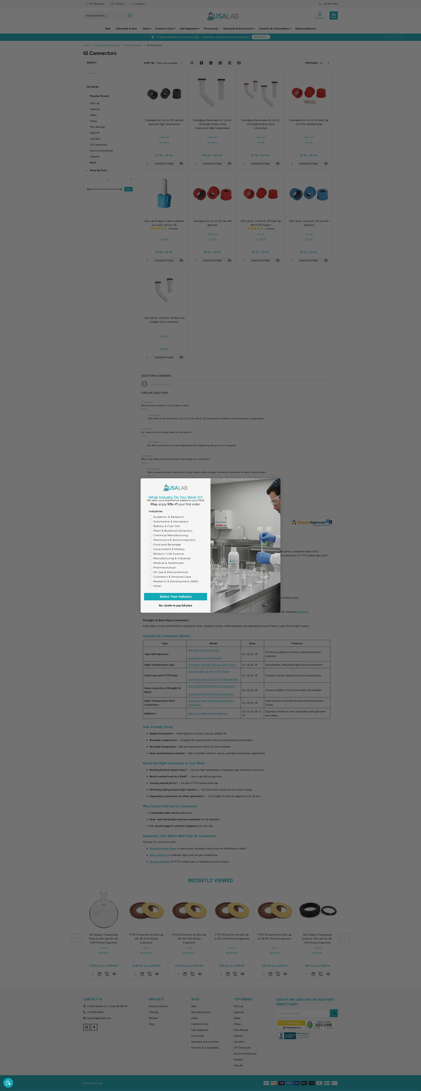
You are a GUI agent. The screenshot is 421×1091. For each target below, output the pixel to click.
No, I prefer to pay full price (175, 605)
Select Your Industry (176, 596)
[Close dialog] (276, 482)
